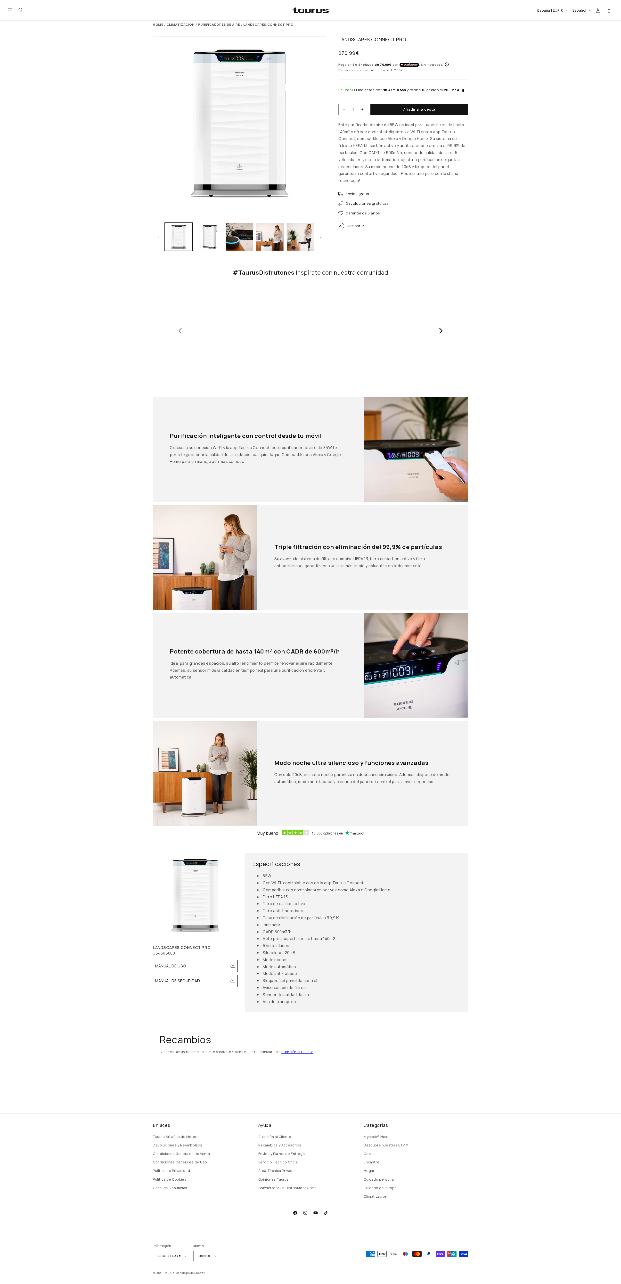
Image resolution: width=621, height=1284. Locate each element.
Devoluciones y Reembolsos (177, 1145)
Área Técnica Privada (276, 1170)
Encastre (371, 1162)
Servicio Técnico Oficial (278, 1162)
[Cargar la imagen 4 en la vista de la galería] (270, 237)
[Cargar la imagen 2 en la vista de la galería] (209, 237)
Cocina (370, 1153)
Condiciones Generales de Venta (181, 1153)
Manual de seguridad (177, 980)
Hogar (369, 1170)
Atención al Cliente (297, 1052)
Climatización (375, 1196)
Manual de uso (170, 966)
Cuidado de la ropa (380, 1188)
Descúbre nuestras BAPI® (386, 1145)
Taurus (169, 1273)
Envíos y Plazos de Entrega (281, 1153)
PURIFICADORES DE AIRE (219, 24)
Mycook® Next (376, 1136)
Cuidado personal (379, 1179)
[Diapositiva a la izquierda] (158, 236)
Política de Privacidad (171, 1170)
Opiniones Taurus (273, 1179)
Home (158, 24)
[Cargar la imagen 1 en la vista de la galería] (179, 237)
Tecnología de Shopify (190, 1273)
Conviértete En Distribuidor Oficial (288, 1188)
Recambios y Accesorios (279, 1145)
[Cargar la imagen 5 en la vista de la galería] (300, 237)
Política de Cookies (169, 1179)
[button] (10, 10)
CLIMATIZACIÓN (181, 24)
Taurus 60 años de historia (176, 1136)
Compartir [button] (355, 225)
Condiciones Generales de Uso (180, 1162)
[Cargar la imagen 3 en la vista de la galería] (239, 237)
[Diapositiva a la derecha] (321, 236)
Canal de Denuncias (170, 1188)
